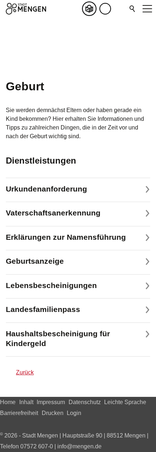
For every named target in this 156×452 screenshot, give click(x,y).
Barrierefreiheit (19, 413)
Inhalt (26, 402)
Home (8, 402)
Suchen (133, 9)
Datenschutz (85, 402)
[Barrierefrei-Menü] (105, 9)
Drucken (52, 413)
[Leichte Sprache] (90, 8)
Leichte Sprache (125, 402)
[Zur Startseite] (26, 9)
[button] (119, 8)
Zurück (25, 372)
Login (74, 413)
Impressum (51, 402)
